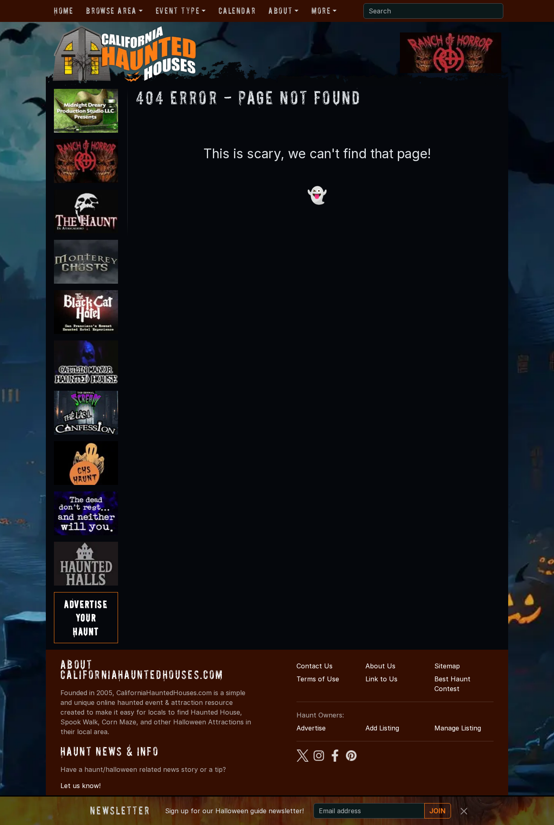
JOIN (437, 811)
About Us (380, 666)
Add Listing (382, 728)
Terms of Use (317, 679)
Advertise (311, 728)
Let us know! (80, 786)
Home (63, 10)
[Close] (464, 811)
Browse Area (111, 10)
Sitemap (447, 666)
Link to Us (381, 679)
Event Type (178, 10)
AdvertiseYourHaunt (85, 617)
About (280, 10)
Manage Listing (457, 728)
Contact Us (314, 666)
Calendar (237, 10)
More (321, 10)
